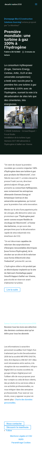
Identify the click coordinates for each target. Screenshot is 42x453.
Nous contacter (14, 423)
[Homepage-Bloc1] (12, 19)
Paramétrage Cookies (21, 442)
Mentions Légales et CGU (21, 436)
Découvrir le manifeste (18, 427)
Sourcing (17, 22)
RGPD (21, 439)
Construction (27, 19)
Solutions (8, 22)
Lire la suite (12, 289)
